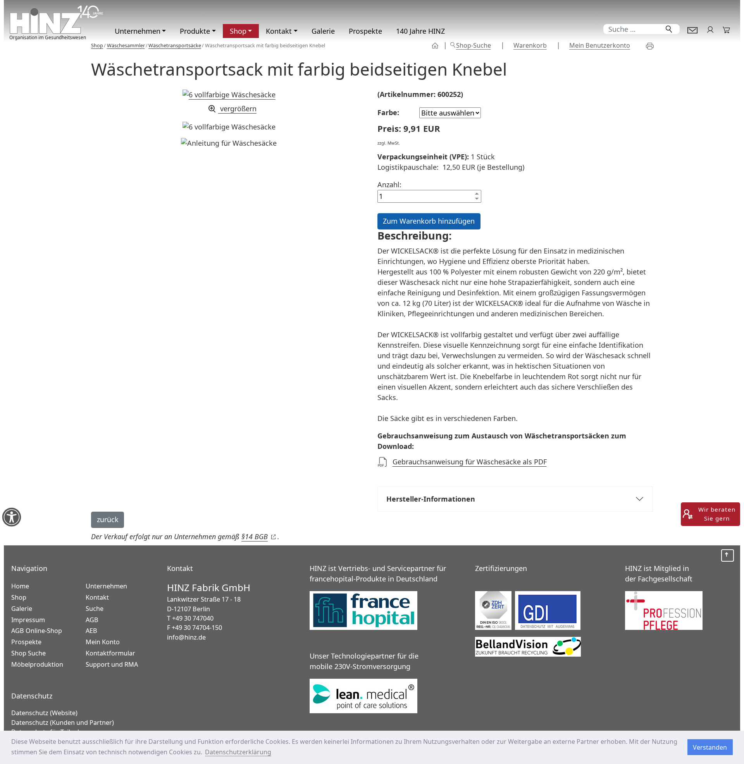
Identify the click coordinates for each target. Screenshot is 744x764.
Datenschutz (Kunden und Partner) (62, 722)
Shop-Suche (473, 45)
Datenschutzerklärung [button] (238, 752)
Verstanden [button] (710, 747)
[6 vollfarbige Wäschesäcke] (229, 127)
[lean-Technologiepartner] (363, 694)
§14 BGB (258, 536)
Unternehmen (106, 586)
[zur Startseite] (56, 19)
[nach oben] (727, 555)
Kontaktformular (692, 29)
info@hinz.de (186, 637)
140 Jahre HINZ (420, 31)
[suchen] (669, 29)
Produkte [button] (195, 31)
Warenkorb (727, 29)
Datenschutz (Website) (44, 713)
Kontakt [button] (279, 31)
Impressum (28, 620)
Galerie (323, 31)
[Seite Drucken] (653, 46)
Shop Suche (28, 653)
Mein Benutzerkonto (599, 45)
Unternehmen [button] (137, 31)
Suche (94, 608)
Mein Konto (710, 29)
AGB (92, 620)
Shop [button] (238, 31)
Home (20, 586)
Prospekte (365, 31)
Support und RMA (112, 664)
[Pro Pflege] (664, 609)
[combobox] (631, 29)
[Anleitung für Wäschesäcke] (229, 143)
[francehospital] (363, 609)
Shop (435, 45)
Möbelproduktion (37, 664)
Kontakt (97, 597)
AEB (91, 630)
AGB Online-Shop (36, 630)
